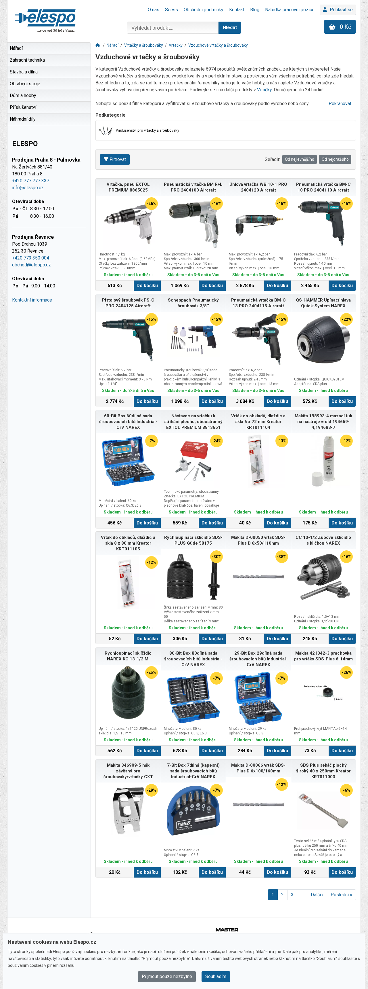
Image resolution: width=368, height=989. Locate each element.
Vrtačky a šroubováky (143, 45)
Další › (317, 894)
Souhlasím (215, 976)
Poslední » (341, 894)
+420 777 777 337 (30, 180)
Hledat (230, 27)
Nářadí (112, 45)
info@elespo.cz (28, 187)
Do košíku (147, 285)
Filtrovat (118, 159)
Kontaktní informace (32, 300)
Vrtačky (176, 45)
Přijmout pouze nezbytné (167, 976)
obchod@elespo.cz (31, 265)
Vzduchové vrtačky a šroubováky (218, 45)
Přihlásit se (341, 9)
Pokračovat (340, 103)
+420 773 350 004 (30, 258)
